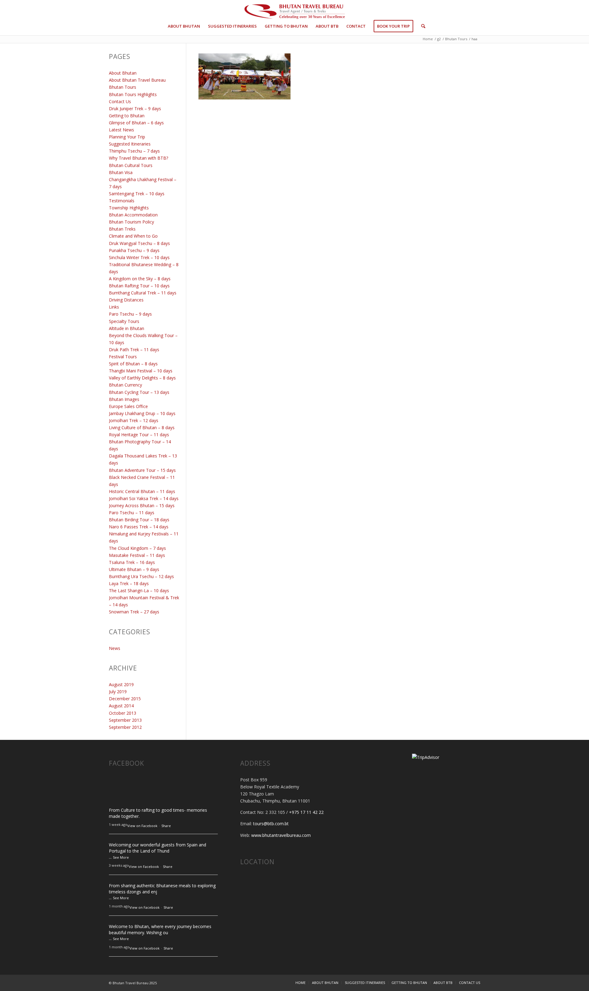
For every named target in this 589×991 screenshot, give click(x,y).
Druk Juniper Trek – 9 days (135, 108)
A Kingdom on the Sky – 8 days (140, 279)
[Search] (421, 26)
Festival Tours (123, 356)
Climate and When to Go (133, 236)
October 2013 (122, 713)
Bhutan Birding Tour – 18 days (139, 520)
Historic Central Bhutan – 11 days (142, 491)
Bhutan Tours (122, 87)
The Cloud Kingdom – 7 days (137, 548)
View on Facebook (142, 825)
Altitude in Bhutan (126, 328)
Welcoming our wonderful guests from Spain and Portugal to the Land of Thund (157, 848)
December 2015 (125, 698)
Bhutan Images (124, 399)
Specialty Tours (124, 321)
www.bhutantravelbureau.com (281, 835)
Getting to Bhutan (126, 116)
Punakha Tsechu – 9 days (134, 250)
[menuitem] (184, 26)
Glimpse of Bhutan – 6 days (136, 123)
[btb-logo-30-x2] (294, 12)
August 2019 (121, 684)
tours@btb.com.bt (271, 823)
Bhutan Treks (122, 229)
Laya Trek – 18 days (129, 583)
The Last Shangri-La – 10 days (139, 590)
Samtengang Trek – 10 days (136, 193)
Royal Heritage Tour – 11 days (139, 434)
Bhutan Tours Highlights (133, 94)
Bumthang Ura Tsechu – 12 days (141, 576)
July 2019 (118, 691)
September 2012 (125, 727)
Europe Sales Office (128, 406)
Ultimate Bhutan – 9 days (134, 569)
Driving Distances (126, 300)
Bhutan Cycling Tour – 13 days (139, 392)
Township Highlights (129, 208)
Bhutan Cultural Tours (130, 165)
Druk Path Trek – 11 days (134, 349)
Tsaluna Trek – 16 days (132, 562)
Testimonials (121, 201)
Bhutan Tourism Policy (131, 222)
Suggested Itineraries (130, 144)
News (114, 648)
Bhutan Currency (125, 385)
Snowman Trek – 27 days (134, 612)
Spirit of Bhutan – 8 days (133, 364)
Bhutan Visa (121, 172)
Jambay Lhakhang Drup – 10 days (142, 413)
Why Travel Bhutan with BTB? (138, 158)
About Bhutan (123, 73)
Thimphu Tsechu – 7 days (134, 151)
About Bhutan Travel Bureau (137, 80)
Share (166, 825)
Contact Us (120, 101)
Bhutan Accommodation (133, 215)
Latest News (121, 130)
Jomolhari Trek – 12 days (133, 420)
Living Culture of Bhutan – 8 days (142, 427)
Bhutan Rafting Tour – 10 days (139, 286)
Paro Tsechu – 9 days (130, 314)
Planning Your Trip (127, 137)
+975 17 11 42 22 (306, 812)
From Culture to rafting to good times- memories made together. (158, 813)
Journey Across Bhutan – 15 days (142, 505)
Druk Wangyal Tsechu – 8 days (139, 243)
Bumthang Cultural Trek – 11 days (142, 293)
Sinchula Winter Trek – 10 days (139, 257)
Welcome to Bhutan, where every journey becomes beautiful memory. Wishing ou (160, 929)
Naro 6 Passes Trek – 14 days (138, 527)
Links (114, 307)
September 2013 (125, 720)
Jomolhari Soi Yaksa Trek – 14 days (144, 498)
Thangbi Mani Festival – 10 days (140, 371)
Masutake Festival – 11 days (137, 555)
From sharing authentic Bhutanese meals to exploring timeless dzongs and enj (162, 889)
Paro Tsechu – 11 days (131, 512)
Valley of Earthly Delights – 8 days (142, 378)
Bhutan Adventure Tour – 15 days (142, 470)
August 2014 (121, 706)
